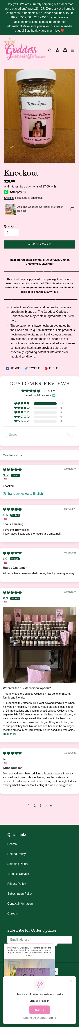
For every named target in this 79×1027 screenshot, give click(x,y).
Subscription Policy (20, 893)
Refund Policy (16, 853)
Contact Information (20, 903)
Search (12, 844)
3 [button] (41, 805)
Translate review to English (25, 493)
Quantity (9, 226)
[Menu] (73, 50)
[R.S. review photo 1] (39, 645)
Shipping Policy (17, 863)
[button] (22, 403)
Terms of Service (18, 873)
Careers (12, 913)
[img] (12, 469)
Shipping (9, 197)
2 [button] (35, 805)
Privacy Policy (16, 883)
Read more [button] (9, 733)
